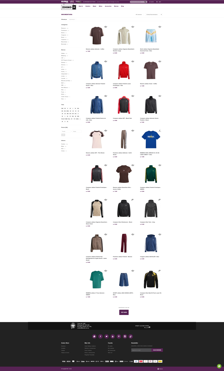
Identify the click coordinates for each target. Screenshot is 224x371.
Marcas (116, 6)
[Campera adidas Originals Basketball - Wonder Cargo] (124, 35)
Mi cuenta (110, 346)
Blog (122, 6)
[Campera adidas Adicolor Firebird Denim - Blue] (97, 70)
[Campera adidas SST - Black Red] (124, 105)
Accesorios (108, 6)
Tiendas (63, 350)
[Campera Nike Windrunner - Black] (124, 208)
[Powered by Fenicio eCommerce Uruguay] (160, 368)
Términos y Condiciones (90, 348)
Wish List (110, 352)
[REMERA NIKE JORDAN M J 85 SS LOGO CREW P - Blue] (151, 139)
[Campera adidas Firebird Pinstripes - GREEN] (151, 174)
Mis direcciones (111, 350)
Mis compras (111, 348)
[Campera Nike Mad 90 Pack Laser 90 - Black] (151, 279)
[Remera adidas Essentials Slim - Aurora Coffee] (124, 174)
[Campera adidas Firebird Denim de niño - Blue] (97, 105)
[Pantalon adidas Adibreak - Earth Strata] (124, 139)
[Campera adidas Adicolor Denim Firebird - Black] (151, 105)
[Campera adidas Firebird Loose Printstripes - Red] (124, 70)
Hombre (87, 6)
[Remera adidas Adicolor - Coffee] (97, 35)
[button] (145, 2)
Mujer (94, 6)
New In (81, 6)
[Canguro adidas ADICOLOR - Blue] (151, 243)
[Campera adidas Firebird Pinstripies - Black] (97, 174)
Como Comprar (88, 350)
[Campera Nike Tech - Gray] (151, 208)
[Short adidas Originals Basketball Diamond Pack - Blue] (151, 35)
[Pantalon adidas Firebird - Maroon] (124, 243)
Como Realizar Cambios (90, 346)
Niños (100, 6)
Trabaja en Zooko (65, 352)
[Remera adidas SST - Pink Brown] (97, 139)
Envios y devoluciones (90, 352)
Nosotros (63, 346)
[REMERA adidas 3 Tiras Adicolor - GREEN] (97, 279)
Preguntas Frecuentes (89, 355)
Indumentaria (72, 19)
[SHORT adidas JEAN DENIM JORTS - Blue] (124, 279)
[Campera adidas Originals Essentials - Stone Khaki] (97, 208)
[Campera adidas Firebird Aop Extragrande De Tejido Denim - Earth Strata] (97, 243)
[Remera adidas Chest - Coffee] (151, 70)
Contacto (63, 348)
